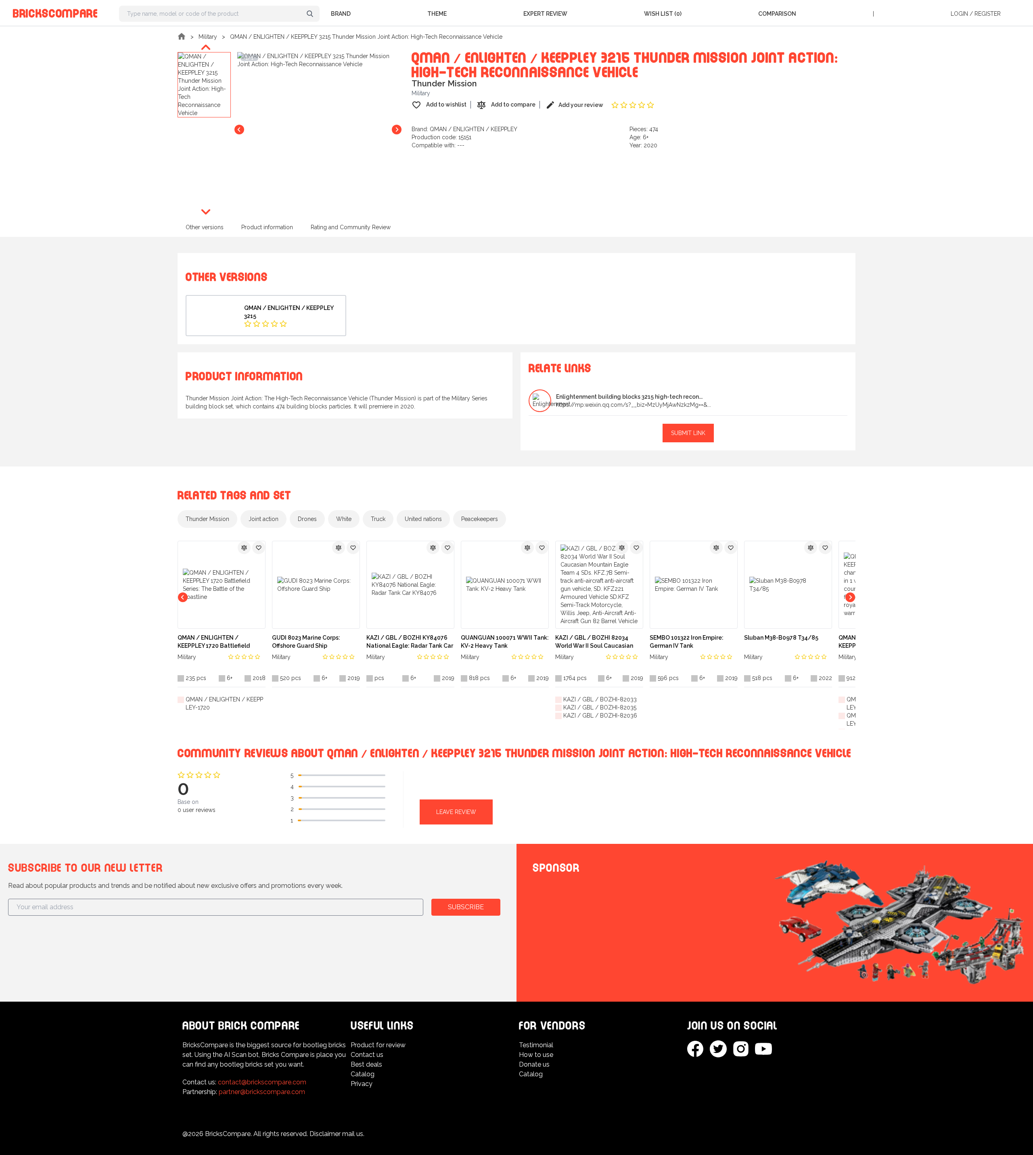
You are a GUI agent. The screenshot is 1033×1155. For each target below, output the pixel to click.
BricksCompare (55, 11)
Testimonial (536, 1045)
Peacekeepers (479, 519)
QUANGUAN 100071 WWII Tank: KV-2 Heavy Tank (505, 641)
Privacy (361, 1084)
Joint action (263, 519)
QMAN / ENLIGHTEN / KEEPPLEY (473, 129)
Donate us (534, 1064)
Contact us (367, 1055)
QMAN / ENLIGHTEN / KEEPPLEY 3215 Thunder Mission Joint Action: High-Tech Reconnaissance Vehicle (366, 36)
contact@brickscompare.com (262, 1082)
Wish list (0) (663, 13)
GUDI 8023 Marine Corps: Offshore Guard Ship (306, 641)
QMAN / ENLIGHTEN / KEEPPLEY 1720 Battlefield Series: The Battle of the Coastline (214, 642)
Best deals (366, 1064)
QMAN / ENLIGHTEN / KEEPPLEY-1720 (224, 703)
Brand (341, 13)
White (343, 519)
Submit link (688, 433)
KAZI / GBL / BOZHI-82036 (600, 715)
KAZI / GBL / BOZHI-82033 (600, 699)
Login (959, 13)
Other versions (205, 227)
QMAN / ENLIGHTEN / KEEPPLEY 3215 (288, 312)
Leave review (456, 812)
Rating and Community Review (351, 227)
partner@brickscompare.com (262, 1092)
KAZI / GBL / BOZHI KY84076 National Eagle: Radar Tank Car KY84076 (409, 642)
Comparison (777, 13)
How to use (536, 1055)
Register (987, 13)
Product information (267, 227)
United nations (423, 519)
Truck (378, 519)
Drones (307, 519)
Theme (437, 13)
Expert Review (545, 13)
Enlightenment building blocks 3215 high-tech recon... (629, 396)
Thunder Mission (207, 519)
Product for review (378, 1045)
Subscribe (466, 907)
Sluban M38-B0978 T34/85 (781, 637)
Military (208, 36)
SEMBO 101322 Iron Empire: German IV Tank (687, 641)
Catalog (362, 1074)
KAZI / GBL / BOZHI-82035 (599, 707)
